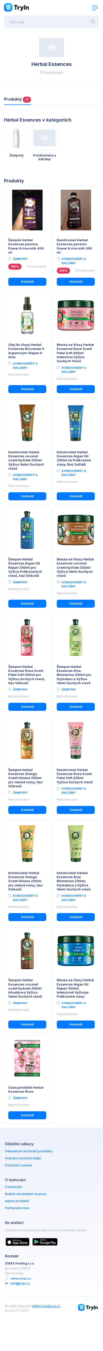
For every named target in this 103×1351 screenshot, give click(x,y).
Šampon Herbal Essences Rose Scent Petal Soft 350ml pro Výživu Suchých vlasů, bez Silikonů (26, 675)
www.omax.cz (20, 1278)
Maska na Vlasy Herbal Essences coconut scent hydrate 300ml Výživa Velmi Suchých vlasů (75, 567)
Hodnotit (27, 281)
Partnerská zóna (17, 1208)
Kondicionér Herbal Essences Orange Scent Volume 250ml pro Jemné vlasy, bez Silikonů (25, 881)
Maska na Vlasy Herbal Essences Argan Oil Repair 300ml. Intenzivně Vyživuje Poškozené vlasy (75, 988)
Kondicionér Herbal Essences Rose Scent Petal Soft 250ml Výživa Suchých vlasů (74, 776)
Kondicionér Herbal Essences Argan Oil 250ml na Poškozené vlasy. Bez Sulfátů (74, 458)
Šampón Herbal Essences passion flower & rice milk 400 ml (26, 246)
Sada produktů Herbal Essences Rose (26, 1089)
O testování (13, 1187)
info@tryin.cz (20, 1283)
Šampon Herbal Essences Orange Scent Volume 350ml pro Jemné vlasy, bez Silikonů (25, 778)
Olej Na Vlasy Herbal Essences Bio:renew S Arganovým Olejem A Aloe (26, 351)
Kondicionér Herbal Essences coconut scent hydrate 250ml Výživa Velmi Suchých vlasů (26, 460)
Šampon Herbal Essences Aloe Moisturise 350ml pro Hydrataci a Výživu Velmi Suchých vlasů (74, 675)
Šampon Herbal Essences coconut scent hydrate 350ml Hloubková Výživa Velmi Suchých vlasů (25, 988)
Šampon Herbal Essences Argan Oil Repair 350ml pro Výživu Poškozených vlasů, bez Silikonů (25, 567)
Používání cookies (18, 1165)
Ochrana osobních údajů (23, 1158)
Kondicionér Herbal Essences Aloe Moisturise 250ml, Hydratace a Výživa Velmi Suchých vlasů (73, 881)
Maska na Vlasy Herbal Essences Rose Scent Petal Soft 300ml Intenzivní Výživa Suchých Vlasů (75, 353)
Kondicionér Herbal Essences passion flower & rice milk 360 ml (74, 246)
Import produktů (17, 1201)
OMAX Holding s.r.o (46, 1306)
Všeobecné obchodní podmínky (28, 1151)
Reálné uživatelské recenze (25, 1194)
